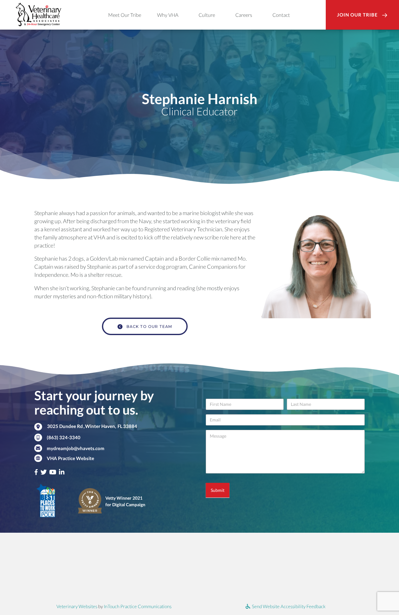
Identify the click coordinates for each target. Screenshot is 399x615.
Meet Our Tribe (124, 15)
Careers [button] (243, 15)
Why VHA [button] (167, 15)
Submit (217, 490)
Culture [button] (207, 15)
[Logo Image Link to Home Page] (38, 13)
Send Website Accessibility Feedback (288, 606)
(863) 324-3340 (63, 437)
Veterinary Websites (76, 606)
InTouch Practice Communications (137, 606)
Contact (281, 15)
